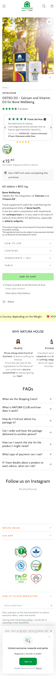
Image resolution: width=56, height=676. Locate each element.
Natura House (9, 93)
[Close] (51, 630)
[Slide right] (50, 78)
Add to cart (28, 276)
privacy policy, (26, 620)
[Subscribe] (52, 605)
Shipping (16, 165)
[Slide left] (42, 78)
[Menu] (4, 6)
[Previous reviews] (5, 128)
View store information (17, 293)
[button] (44, 6)
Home (5, 88)
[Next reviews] (51, 128)
